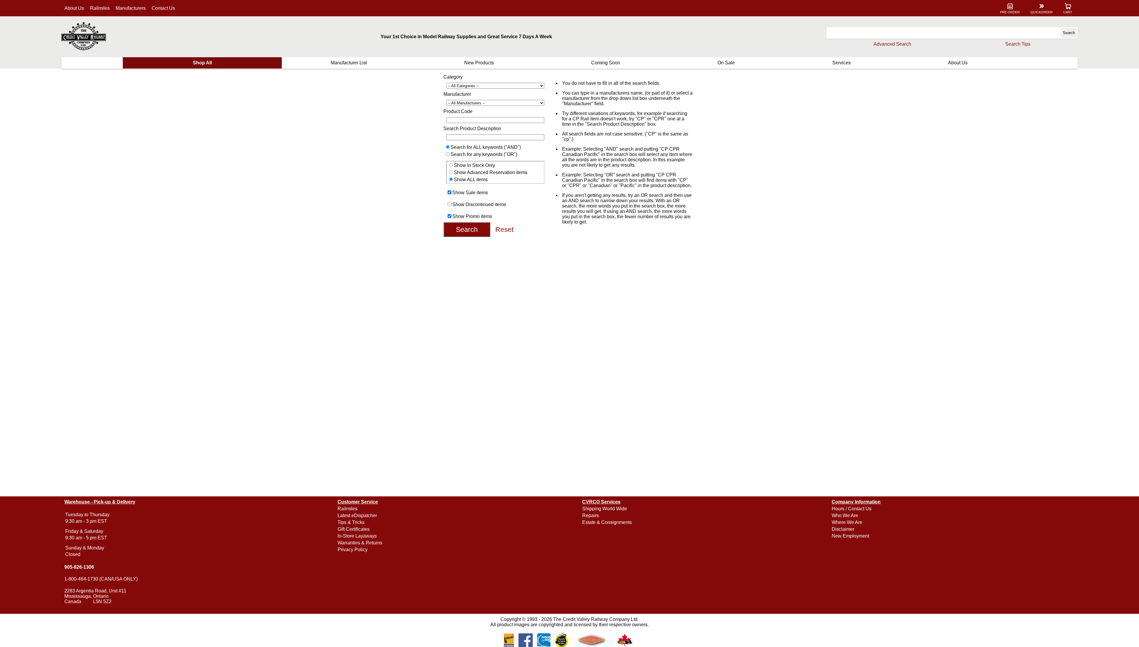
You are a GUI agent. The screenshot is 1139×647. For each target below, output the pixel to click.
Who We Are (845, 515)
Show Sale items (470, 192)
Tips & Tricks (351, 522)
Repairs (590, 515)
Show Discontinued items (479, 204)
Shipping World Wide (604, 508)
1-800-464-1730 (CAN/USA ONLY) (101, 578)
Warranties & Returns (360, 542)
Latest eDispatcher (357, 515)
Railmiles (100, 8)
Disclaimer (843, 529)
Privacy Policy (353, 549)
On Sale (726, 62)
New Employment (850, 535)
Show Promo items (472, 216)
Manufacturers (131, 8)
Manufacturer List (349, 62)
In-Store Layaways (357, 535)
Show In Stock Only (474, 165)
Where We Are (847, 522)
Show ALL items (471, 179)
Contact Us (163, 8)
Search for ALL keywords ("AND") (486, 147)
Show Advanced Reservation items (490, 172)
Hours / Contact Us (851, 508)
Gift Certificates (354, 529)
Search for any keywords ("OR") (484, 154)
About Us (74, 8)
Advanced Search (892, 44)
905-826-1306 (79, 567)
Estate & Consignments (607, 522)
